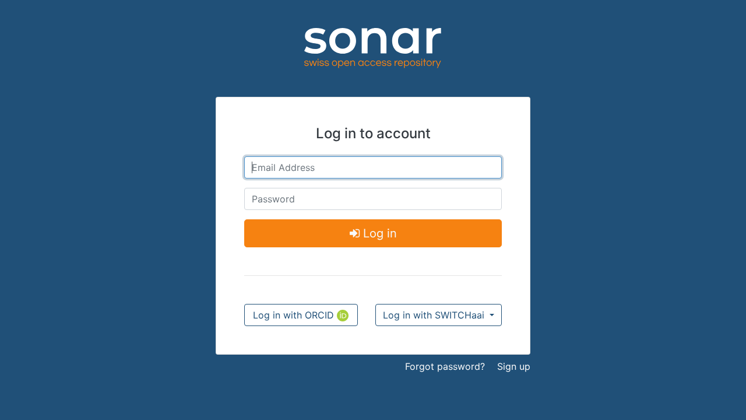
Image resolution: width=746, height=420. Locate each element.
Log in (378, 233)
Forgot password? (445, 366)
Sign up (513, 366)
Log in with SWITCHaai (435, 315)
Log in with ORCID (295, 315)
